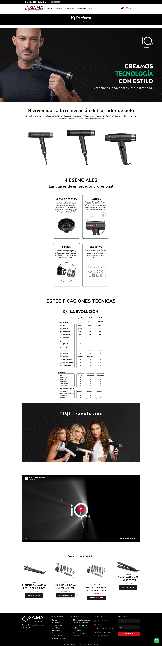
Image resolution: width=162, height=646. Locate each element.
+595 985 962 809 (53, 2)
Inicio (75, 22)
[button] (156, 640)
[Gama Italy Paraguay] (34, 8)
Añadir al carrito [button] (33, 595)
